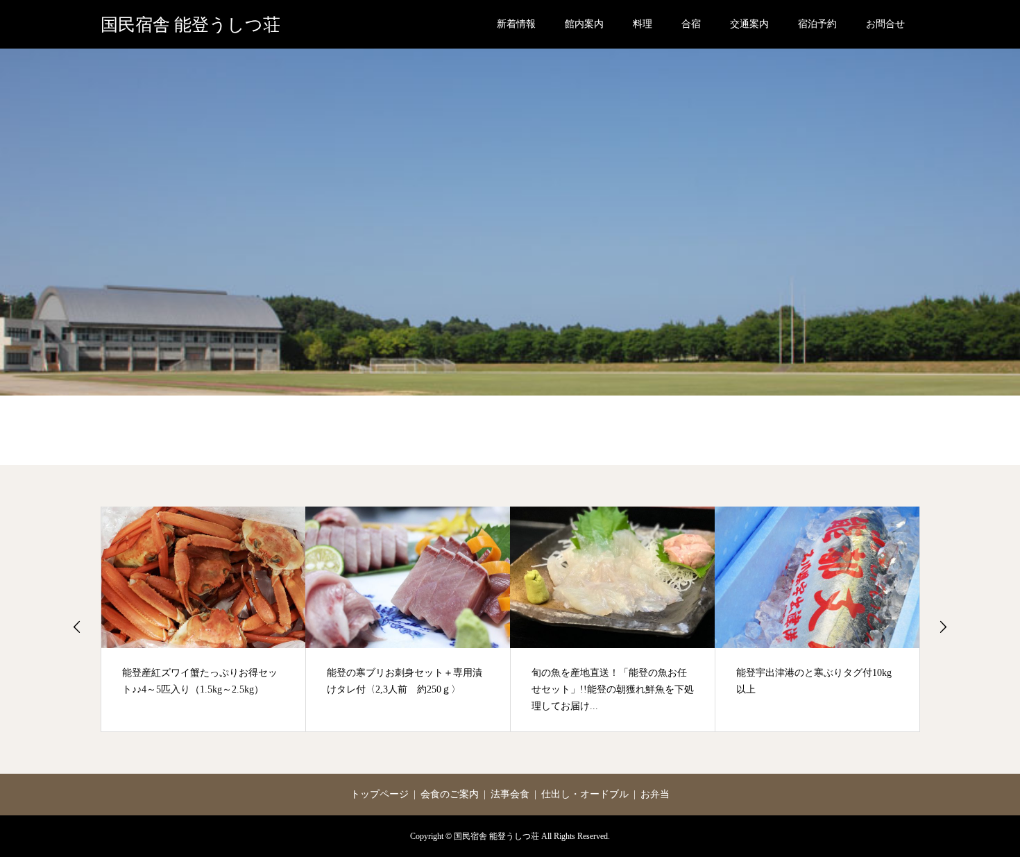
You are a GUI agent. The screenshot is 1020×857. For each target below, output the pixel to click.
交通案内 (749, 24)
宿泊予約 (817, 24)
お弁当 (655, 794)
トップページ (379, 794)
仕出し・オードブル (585, 794)
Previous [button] (77, 627)
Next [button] (943, 627)
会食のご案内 (449, 794)
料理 (642, 24)
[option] (203, 619)
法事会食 (510, 794)
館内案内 (584, 24)
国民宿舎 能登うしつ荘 (190, 24)
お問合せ (885, 24)
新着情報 (516, 24)
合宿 (691, 24)
